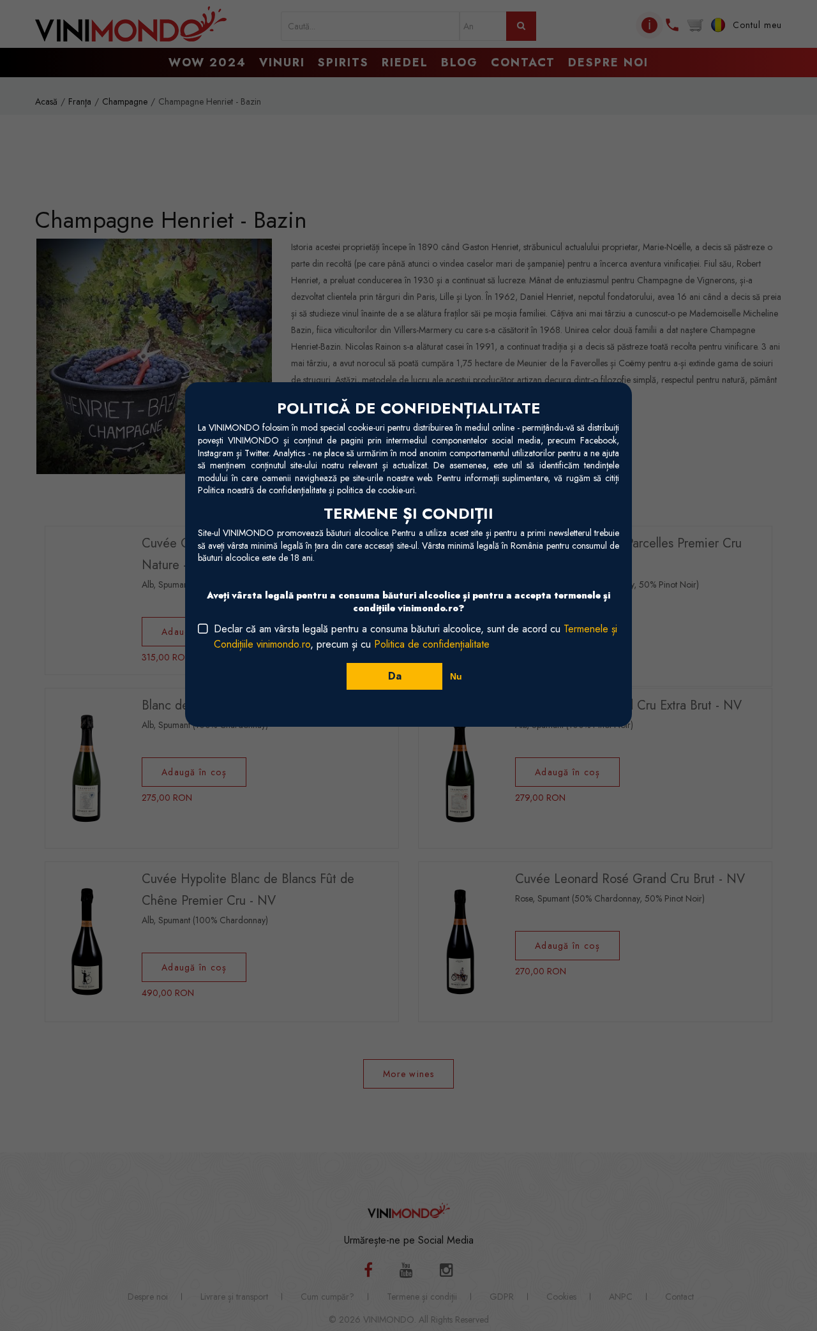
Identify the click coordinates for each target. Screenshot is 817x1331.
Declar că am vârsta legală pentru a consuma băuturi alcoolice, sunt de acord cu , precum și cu (415, 636)
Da (394, 676)
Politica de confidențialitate (432, 644)
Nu (456, 676)
